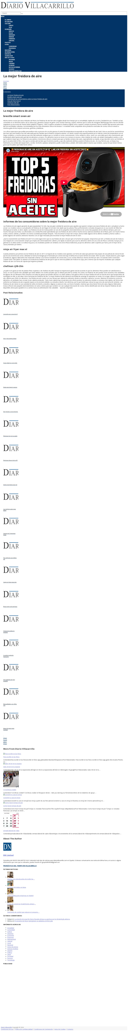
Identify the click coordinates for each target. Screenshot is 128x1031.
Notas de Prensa (14, 67)
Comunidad (13, 46)
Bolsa (11, 33)
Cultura (7, 23)
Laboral (11, 40)
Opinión (11, 65)
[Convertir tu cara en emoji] (64, 795)
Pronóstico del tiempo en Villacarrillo (20, 866)
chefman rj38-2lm (13, 103)
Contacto (70, 1029)
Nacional (8, 50)
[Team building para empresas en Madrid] (10, 894)
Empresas (12, 35)
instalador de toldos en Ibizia (16, 887)
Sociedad (12, 59)
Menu (2, 16)
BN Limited (8, 855)
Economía (8, 29)
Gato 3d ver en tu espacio (11, 767)
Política (7, 42)
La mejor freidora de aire (15, 95)
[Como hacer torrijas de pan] (64, 803)
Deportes (8, 54)
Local (7, 44)
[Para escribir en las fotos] (64, 754)
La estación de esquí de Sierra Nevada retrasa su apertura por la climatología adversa (42, 919)
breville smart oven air (14, 97)
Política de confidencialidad (24, 1029)
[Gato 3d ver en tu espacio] (64, 764)
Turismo (11, 63)
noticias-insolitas (12, 949)
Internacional (10, 52)
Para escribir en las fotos (11, 757)
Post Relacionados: (13, 105)
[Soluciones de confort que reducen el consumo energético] (10, 910)
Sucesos (11, 69)
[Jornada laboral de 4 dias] (64, 820)
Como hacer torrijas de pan (12, 806)
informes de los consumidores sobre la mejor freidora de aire (27, 99)
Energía (11, 36)
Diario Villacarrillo (6, 1027)
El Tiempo (8, 19)
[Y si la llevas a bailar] (64, 779)
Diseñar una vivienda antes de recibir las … (21, 879)
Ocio (10, 27)
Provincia (12, 48)
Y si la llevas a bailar (9, 790)
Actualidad (9, 21)
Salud (11, 61)
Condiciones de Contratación (43, 1029)
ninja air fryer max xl (13, 101)
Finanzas (12, 38)
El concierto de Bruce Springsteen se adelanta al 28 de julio (33, 921)
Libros (11, 25)
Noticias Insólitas (15, 71)
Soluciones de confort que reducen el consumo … (23, 912)
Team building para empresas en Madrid (20, 896)
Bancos (11, 31)
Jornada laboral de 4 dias (11, 831)
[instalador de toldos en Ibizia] (10, 885)
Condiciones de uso (7, 1029)
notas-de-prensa (12, 947)
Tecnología (9, 55)
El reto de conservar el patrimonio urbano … (21, 904)
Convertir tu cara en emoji (11, 798)
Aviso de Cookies (60, 1029)
